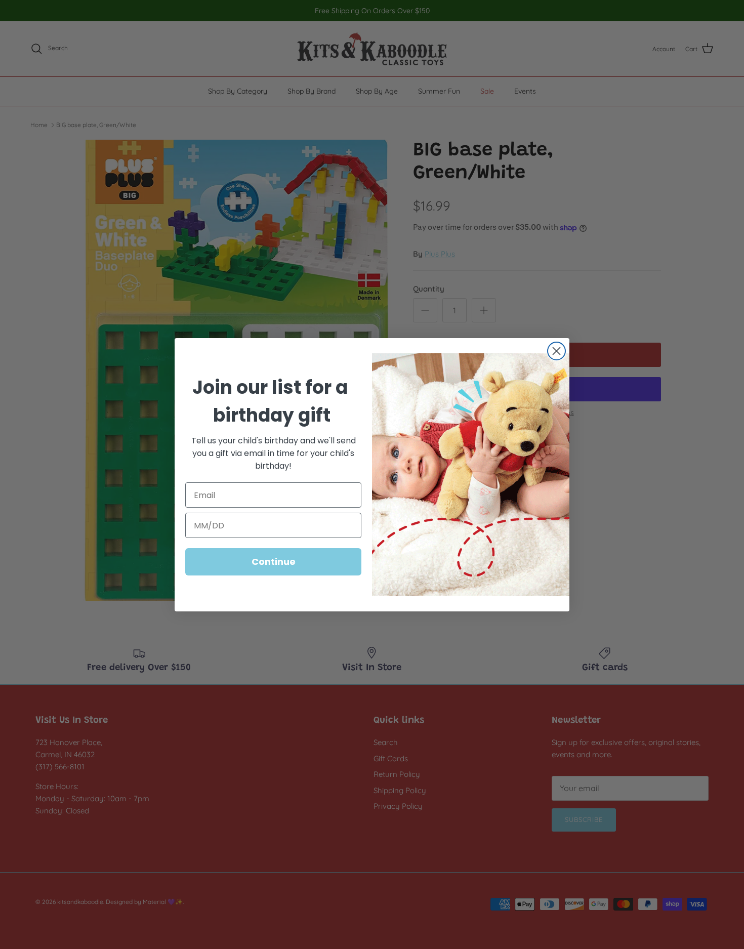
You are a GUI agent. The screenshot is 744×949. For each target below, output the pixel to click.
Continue (274, 561)
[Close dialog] (556, 351)
